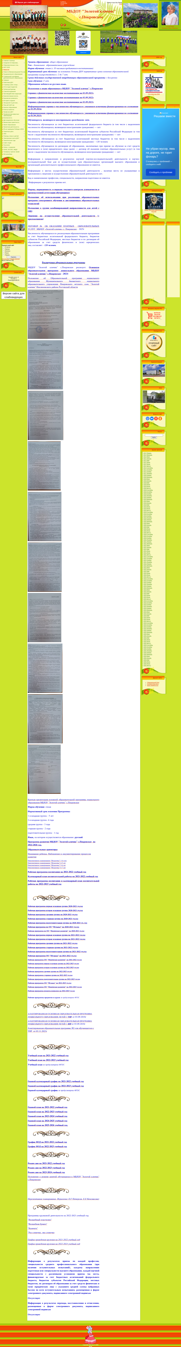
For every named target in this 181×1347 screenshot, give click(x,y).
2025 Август (147, 643)
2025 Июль (146, 641)
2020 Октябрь (147, 536)
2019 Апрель (147, 503)
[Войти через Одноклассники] (160, 418)
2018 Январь (147, 475)
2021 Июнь (146, 551)
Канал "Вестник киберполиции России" (154, 210)
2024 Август (147, 621)
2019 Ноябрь (147, 516)
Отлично (7, 247)
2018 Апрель (147, 481)
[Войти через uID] (147, 418)
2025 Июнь (146, 639)
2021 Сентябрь (148, 556)
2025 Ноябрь (147, 649)
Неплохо (7, 251)
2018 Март (146, 479)
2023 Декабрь (147, 606)
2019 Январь (147, 497)
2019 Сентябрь (148, 512)
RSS (120, 4)
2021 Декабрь (147, 562)
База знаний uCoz (152, 685)
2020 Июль (146, 530)
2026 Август (147, 665)
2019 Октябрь (147, 514)
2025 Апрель (147, 636)
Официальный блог (153, 682)
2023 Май (146, 593)
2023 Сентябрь (148, 601)
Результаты (5, 259)
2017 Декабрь (147, 473)
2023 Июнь (146, 595)
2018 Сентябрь (148, 490)
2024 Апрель (147, 613)
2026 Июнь (146, 661)
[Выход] (65, 24)
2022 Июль (146, 575)
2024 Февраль (147, 610)
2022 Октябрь (147, 580)
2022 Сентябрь (148, 578)
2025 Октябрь (147, 647)
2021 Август (147, 554)
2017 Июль (146, 464)
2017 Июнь (146, 462)
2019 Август (147, 510)
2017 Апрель (147, 458)
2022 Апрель (147, 569)
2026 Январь (147, 652)
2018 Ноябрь (147, 493)
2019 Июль (146, 508)
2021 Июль (146, 553)
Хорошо (7, 249)
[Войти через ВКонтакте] (152, 418)
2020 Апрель (147, 525)
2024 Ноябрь (147, 626)
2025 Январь (147, 630)
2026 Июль (146, 663)
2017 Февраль (147, 455)
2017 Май (146, 460)
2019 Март (146, 501)
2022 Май (146, 571)
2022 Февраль (147, 565)
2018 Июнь (146, 484)
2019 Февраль (147, 499)
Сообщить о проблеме (160, 172)
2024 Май (146, 615)
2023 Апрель (147, 591)
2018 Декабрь (147, 495)
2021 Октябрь (147, 558)
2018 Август (147, 488)
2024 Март (146, 612)
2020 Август (147, 532)
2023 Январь (147, 586)
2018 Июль (146, 486)
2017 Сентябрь (148, 468)
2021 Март (146, 545)
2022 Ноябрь (147, 582)
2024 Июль (146, 619)
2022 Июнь (146, 573)
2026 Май (146, 660)
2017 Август (147, 466)
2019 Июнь (146, 506)
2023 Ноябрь (147, 604)
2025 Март (146, 634)
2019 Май (146, 505)
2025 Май (146, 637)
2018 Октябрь (147, 492)
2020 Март (146, 523)
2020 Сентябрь (148, 534)
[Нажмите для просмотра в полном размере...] (46, 291)
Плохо (7, 253)
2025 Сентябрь (148, 645)
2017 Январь (147, 453)
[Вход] (103, 24)
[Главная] (61, 24)
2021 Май (146, 549)
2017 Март (146, 457)
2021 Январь (147, 541)
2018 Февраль (147, 477)
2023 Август (147, 599)
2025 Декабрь (147, 650)
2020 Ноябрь (147, 538)
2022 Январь (147, 564)
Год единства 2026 (154, 94)
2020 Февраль (147, 521)
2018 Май (146, 482)
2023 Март (146, 589)
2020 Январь (147, 519)
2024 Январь (147, 608)
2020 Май (146, 527)
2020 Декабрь (147, 540)
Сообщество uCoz (153, 684)
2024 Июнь (146, 617)
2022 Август (147, 577)
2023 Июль (146, 597)
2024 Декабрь (147, 628)
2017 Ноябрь (147, 471)
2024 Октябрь (147, 625)
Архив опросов (15, 259)
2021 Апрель (147, 547)
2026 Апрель (147, 658)
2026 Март (146, 656)
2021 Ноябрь (147, 560)
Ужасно (7, 255)
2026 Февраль (147, 654)
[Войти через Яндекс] (156, 418)
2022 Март (146, 567)
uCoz (90, 1346)
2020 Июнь (146, 529)
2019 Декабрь (147, 517)
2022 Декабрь (147, 584)
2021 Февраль (147, 543)
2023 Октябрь (147, 602)
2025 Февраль (147, 632)
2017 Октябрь (147, 469)
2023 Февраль (147, 588)
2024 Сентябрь (148, 623)
